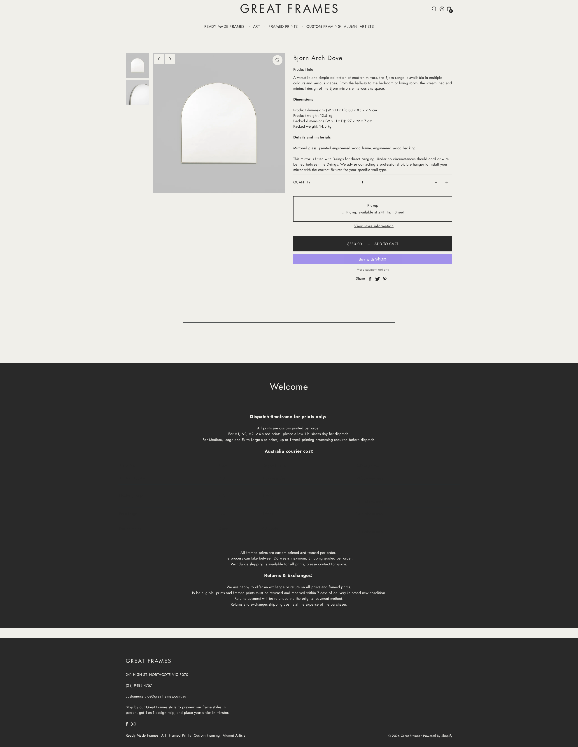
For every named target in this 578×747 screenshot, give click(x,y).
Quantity (302, 182)
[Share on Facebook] (370, 278)
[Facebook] (127, 723)
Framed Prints (180, 735)
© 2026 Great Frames (404, 736)
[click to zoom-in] (277, 60)
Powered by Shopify (437, 736)
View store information (374, 226)
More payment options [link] (373, 269)
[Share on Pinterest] (384, 278)
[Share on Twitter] (377, 278)
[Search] (434, 8)
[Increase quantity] (446, 182)
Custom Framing (207, 735)
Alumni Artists (234, 735)
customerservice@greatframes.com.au (156, 696)
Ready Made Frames (142, 735)
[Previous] (159, 59)
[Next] (170, 59)
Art (163, 735)
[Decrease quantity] (436, 182)
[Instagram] (133, 723)
